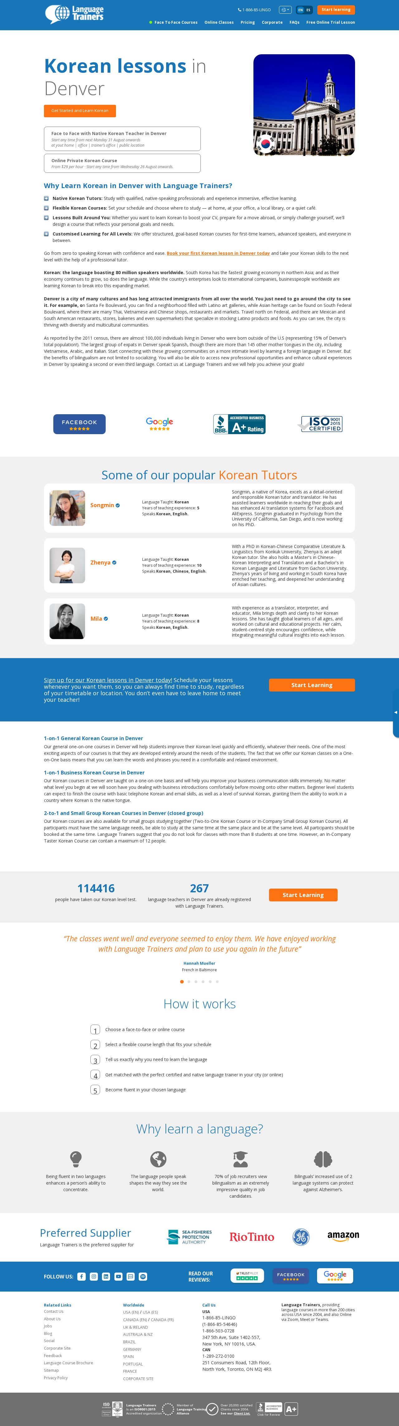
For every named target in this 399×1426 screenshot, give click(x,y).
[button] (181, 992)
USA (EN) (131, 1322)
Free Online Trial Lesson (330, 22)
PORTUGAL (133, 1374)
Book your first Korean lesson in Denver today (218, 253)
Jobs (48, 1336)
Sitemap (51, 1380)
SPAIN (128, 1367)
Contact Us (53, 1321)
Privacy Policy (56, 1388)
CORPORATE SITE (138, 1389)
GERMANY (132, 1359)
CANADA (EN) (135, 1330)
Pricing (248, 22)
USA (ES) (150, 1322)
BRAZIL (129, 1352)
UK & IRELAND (135, 1337)
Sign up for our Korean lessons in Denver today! (108, 680)
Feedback (53, 1366)
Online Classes (219, 22)
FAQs (295, 22)
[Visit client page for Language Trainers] (231, 1419)
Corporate (272, 22)
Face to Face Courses (176, 22)
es (308, 10)
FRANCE (130, 1381)
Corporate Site (57, 1358)
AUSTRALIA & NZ (138, 1344)
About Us (52, 1329)
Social (49, 1351)
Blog (48, 1343)
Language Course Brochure (68, 1373)
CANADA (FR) (162, 1330)
